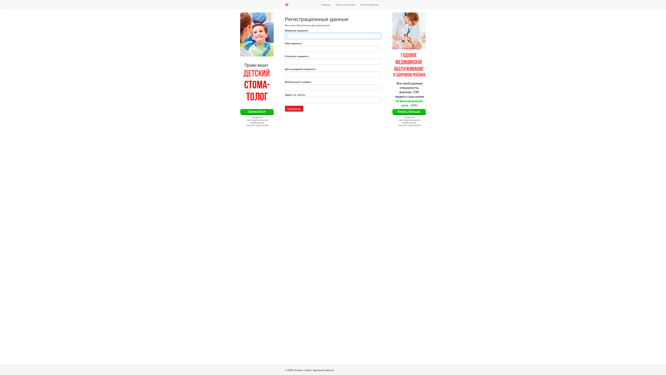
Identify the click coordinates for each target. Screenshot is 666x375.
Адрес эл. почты (295, 94)
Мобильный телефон (298, 82)
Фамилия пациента (296, 30)
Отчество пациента (297, 56)
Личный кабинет (369, 4)
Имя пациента (293, 43)
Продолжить (294, 108)
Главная (325, 4)
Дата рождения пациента (300, 69)
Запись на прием (345, 4)
